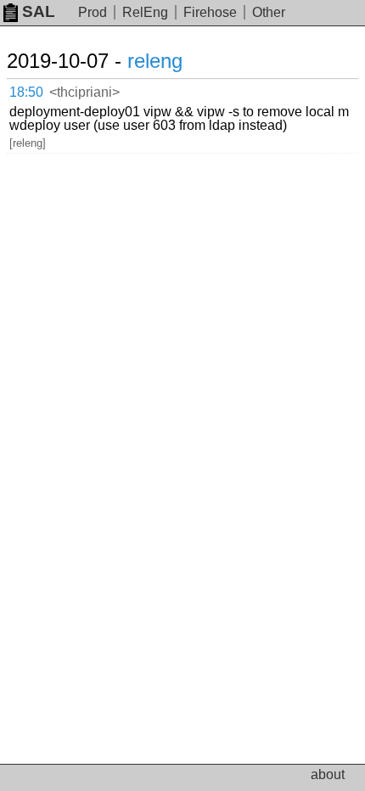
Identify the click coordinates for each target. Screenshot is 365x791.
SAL (38, 11)
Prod (92, 12)
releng (154, 60)
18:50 (26, 92)
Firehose (210, 12)
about (328, 774)
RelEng (145, 12)
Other (268, 12)
